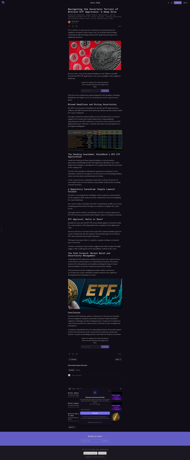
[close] (109, 391)
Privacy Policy (106, 418)
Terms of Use (102, 416)
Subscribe (95, 413)
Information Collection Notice (94, 418)
